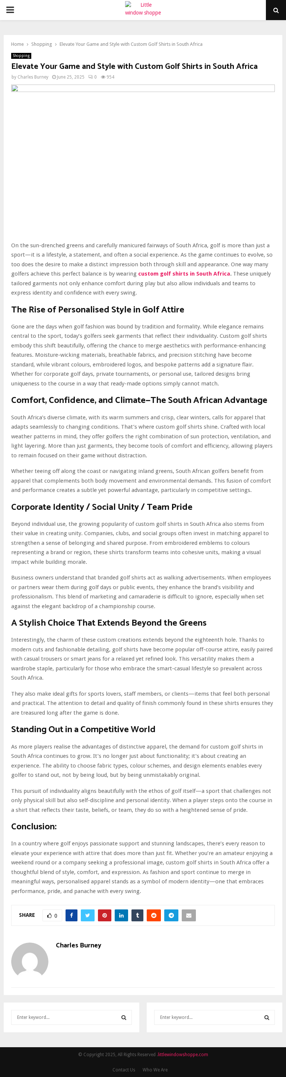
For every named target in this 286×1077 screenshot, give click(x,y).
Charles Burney (33, 77)
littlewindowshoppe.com (183, 1054)
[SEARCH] (124, 1017)
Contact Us (123, 1070)
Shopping (21, 56)
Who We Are (155, 1070)
